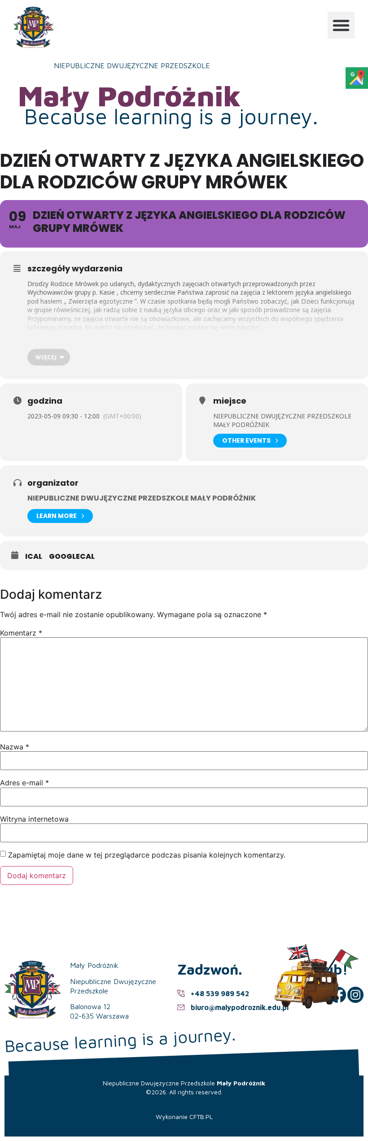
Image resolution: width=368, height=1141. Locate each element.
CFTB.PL (201, 1116)
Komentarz (21, 632)
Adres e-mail (24, 782)
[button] (341, 25)
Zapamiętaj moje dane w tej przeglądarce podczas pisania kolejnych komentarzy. (146, 854)
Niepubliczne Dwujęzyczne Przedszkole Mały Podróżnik (141, 498)
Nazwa (14, 746)
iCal (33, 556)
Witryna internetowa (34, 819)
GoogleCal (72, 556)
